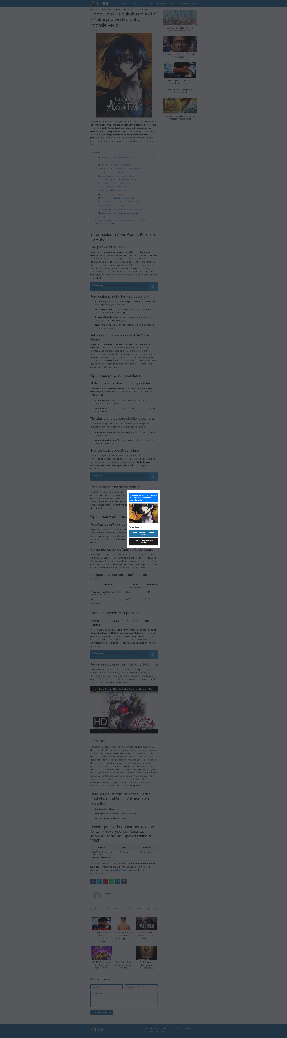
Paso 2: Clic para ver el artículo (144, 542)
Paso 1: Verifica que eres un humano (143, 533)
